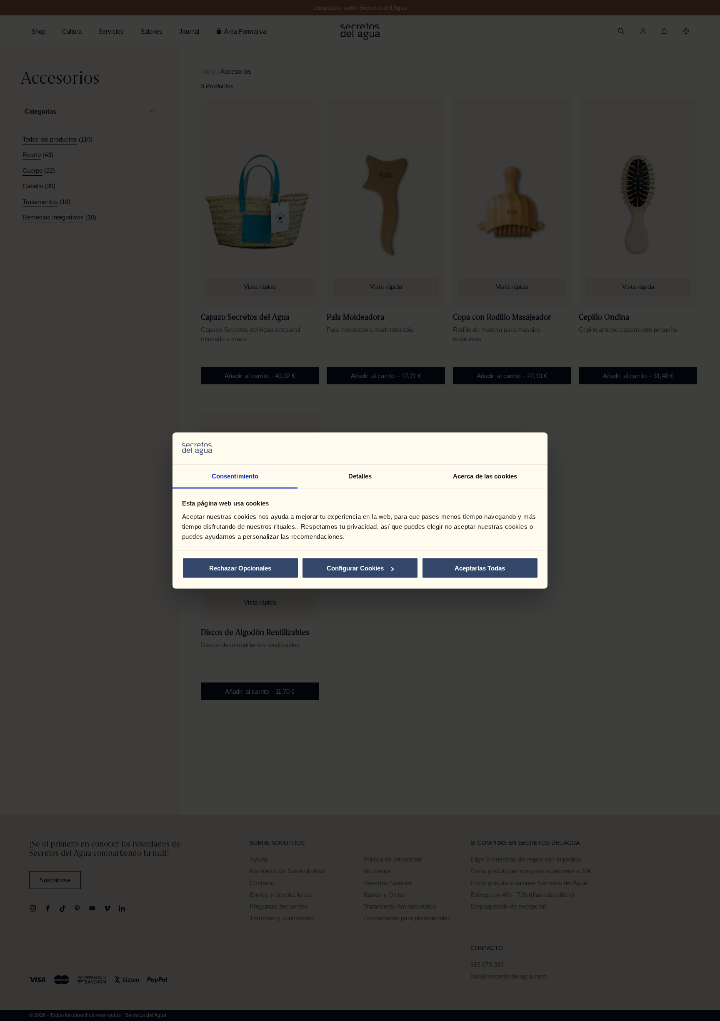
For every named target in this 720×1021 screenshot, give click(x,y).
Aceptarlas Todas (480, 568)
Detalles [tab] (360, 475)
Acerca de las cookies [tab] (485, 475)
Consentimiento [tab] (235, 475)
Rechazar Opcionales (240, 568)
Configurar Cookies (355, 568)
